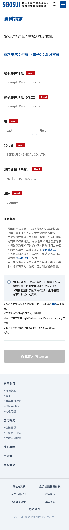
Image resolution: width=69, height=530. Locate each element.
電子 (8, 396)
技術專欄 (9, 447)
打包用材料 (12, 406)
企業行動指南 (19, 494)
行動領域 (10, 390)
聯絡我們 (34, 509)
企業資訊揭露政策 (50, 486)
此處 (54, 303)
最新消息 (9, 465)
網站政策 (50, 494)
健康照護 (10, 411)
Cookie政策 (19, 502)
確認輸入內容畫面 (34, 356)
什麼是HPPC (13, 432)
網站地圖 (50, 502)
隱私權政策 (22, 258)
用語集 (8, 456)
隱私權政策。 (50, 249)
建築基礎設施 (13, 401)
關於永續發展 (13, 438)
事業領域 (9, 383)
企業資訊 (10, 427)
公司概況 (9, 420)
